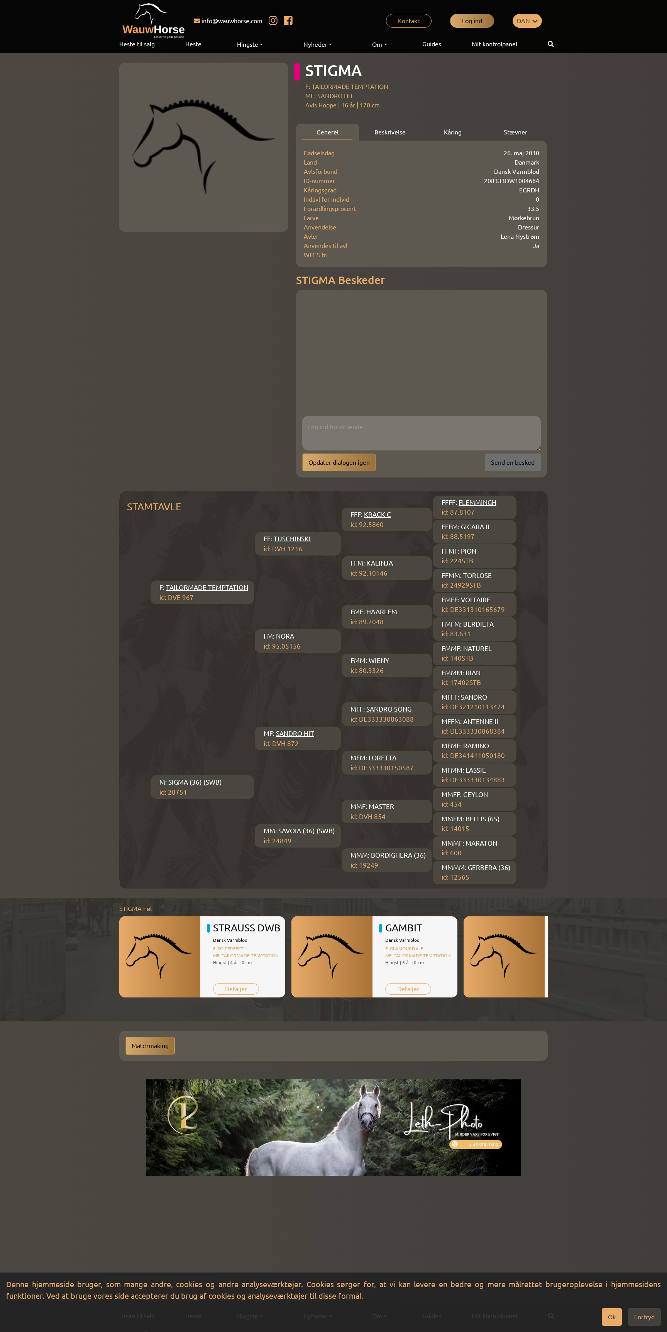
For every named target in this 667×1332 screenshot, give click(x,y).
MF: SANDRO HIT (329, 95)
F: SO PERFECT (228, 948)
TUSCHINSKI (292, 538)
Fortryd (644, 1316)
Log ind (472, 20)
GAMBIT (403, 927)
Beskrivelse (390, 132)
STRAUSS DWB (247, 927)
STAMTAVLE (154, 506)
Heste (193, 44)
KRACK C (377, 514)
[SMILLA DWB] (504, 956)
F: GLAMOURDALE (404, 948)
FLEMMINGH (477, 502)
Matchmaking (150, 1045)
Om (377, 44)
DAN (523, 20)
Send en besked (513, 462)
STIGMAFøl (135, 908)
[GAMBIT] (331, 956)
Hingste (247, 44)
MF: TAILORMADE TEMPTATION (246, 955)
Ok (612, 1316)
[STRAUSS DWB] (159, 956)
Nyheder (315, 44)
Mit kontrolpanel (494, 44)
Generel (328, 132)
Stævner (515, 132)
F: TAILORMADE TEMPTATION (346, 86)
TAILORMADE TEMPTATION (207, 587)
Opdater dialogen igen (339, 462)
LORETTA (382, 757)
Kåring (453, 132)
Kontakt (409, 20)
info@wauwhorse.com (231, 20)
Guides (431, 44)
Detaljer (236, 988)
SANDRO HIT (295, 733)
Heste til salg (137, 44)
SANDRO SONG (388, 709)
